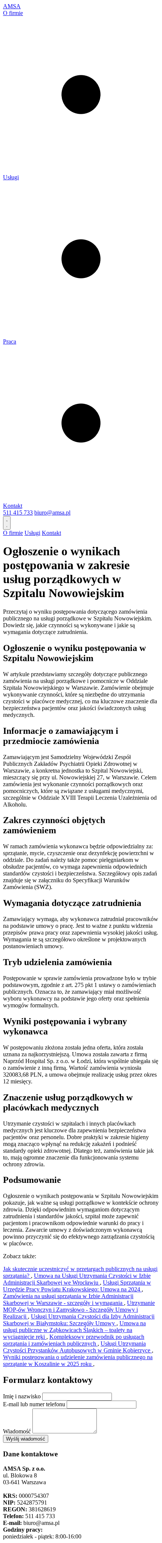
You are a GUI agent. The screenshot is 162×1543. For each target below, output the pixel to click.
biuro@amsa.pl (52, 512)
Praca (9, 341)
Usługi (11, 177)
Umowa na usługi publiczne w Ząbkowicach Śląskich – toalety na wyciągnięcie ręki (74, 1330)
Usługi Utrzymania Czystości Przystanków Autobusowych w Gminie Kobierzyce (77, 1347)
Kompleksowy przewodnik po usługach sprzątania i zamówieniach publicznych (73, 1340)
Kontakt (12, 506)
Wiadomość (17, 1431)
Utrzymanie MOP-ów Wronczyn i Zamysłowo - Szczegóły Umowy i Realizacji (79, 1310)
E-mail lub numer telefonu (34, 1404)
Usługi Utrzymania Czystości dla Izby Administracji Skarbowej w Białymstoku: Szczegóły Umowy (78, 1319)
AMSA (12, 6)
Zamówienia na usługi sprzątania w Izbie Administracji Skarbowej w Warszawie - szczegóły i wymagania (68, 1299)
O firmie (13, 13)
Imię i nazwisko (22, 1396)
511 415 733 (18, 512)
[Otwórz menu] (7, 523)
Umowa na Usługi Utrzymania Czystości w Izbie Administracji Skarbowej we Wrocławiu (77, 1279)
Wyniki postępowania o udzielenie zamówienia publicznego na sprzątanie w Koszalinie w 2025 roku (78, 1360)
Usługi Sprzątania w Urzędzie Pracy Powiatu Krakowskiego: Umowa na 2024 (77, 1285)
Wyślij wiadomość (25, 1439)
